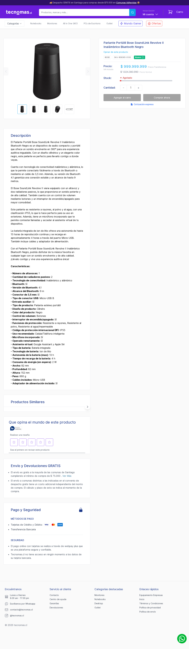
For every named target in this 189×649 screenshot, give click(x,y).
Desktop (98, 603)
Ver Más (66, 475)
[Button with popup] (143, 57)
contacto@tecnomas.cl (21, 609)
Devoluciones (56, 607)
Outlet (109, 23)
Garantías (54, 603)
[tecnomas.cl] (19, 12)
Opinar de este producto (116, 52)
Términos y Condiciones (151, 603)
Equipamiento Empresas (151, 595)
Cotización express (144, 104)
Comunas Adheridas (126, 2)
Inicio (141, 599)
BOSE (107, 57)
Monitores (52, 23)
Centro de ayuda (58, 599)
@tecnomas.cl (17, 615)
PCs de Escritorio (92, 23)
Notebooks (35, 23)
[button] (5, 71)
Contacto (54, 595)
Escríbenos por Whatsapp (22, 603)
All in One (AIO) (70, 23)
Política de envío (147, 611)
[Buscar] (132, 12)
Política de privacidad (150, 607)
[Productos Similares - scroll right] (87, 407)
